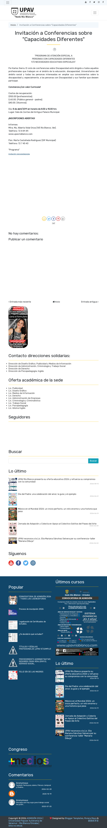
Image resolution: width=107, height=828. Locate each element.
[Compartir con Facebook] (53, 219)
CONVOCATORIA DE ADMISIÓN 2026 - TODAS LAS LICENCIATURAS (35, 597)
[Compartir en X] (49, 219)
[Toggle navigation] (7, 2)
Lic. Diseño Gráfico (17, 390)
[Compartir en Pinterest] (58, 219)
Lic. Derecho (14, 395)
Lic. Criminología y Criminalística (24, 400)
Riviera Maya (90, 818)
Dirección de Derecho (18, 368)
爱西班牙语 (93, 821)
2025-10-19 (47, 794)
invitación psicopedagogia (19, 154)
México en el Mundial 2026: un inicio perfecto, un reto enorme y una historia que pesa (81, 703)
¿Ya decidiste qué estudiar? (31, 634)
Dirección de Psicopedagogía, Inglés (26, 371)
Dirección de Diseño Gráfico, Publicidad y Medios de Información (39, 363)
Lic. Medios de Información (21, 393)
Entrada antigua (89, 302)
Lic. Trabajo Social (17, 403)
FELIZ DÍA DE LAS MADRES (31, 672)
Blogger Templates (74, 818)
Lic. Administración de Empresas (24, 398)
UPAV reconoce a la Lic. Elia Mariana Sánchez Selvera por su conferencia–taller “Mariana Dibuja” (80, 734)
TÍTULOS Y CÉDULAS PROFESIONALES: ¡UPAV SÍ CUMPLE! (35, 648)
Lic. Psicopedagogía (18, 405)
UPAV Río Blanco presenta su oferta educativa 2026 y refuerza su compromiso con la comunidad (81, 674)
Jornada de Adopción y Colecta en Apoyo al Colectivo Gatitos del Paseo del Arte (57, 523)
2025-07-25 (47, 806)
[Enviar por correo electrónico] (44, 219)
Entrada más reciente (20, 302)
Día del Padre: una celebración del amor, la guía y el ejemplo (47, 494)
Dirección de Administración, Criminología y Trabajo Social (37, 366)
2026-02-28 (47, 789)
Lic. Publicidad (15, 388)
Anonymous (22, 783)
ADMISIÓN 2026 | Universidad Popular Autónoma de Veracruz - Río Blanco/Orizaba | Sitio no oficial (25, 822)
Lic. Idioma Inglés (16, 408)
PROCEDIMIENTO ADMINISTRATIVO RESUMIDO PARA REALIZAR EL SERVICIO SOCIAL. (34, 661)
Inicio (13, 25)
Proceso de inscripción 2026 (31, 609)
